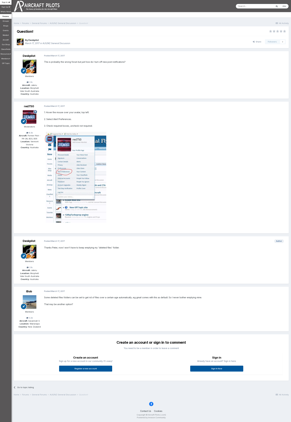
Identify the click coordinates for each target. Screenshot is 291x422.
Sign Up (5, 7)
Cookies (158, 411)
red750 (29, 106)
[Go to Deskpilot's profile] (20, 41)
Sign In (5, 2)
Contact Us (145, 411)
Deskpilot (33, 40)
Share (257, 41)
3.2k (30, 318)
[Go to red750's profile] (29, 117)
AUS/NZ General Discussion (56, 43)
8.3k (30, 132)
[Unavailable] (75, 177)
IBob (29, 291)
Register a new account (86, 368)
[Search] (276, 6)
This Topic (264, 6)
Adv (284, 6)
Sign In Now (216, 368)
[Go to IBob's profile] (29, 302)
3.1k (31, 82)
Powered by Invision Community (151, 417)
